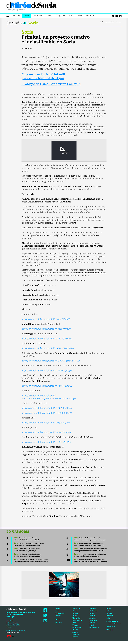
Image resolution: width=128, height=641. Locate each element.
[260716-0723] (64, 584)
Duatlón (92, 625)
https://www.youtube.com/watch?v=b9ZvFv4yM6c (46, 432)
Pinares (74, 611)
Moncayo (75, 630)
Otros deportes (94, 627)
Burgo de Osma (77, 620)
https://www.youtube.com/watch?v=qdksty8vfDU (46, 329)
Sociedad (109, 613)
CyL (71, 16)
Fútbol (92, 613)
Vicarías (75, 625)
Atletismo (93, 618)
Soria (26, 16)
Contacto (9, 627)
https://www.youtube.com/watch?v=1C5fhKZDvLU (47, 413)
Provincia (37, 16)
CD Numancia (94, 611)
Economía (109, 615)
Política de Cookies (12, 623)
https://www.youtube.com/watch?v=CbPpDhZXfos (47, 408)
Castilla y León (112, 621)
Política (108, 611)
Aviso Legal (9, 621)
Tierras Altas (76, 618)
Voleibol (92, 615)
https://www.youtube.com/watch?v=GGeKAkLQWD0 (48, 348)
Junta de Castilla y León (113, 624)
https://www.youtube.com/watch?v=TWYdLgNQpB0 (47, 370)
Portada (16, 16)
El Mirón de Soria (31, 5)
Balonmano (93, 620)
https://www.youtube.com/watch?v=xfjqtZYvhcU (46, 319)
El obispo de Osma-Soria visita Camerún (51, 84)
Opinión (90, 16)
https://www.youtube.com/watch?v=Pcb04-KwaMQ (47, 386)
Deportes (61, 16)
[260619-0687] (64, 150)
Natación (92, 622)
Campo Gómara (77, 627)
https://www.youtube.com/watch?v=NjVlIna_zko (46, 422)
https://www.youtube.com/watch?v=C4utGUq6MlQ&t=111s (51, 361)
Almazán (75, 632)
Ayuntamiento (109, 22)
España (49, 16)
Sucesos (119, 22)
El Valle (74, 615)
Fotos (79, 16)
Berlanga (75, 613)
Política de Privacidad (13, 625)
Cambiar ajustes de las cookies (15, 630)
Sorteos (109, 630)
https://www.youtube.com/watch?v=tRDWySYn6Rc (47, 338)
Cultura (108, 618)
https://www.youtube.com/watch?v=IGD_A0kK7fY (46, 442)
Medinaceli (75, 634)
